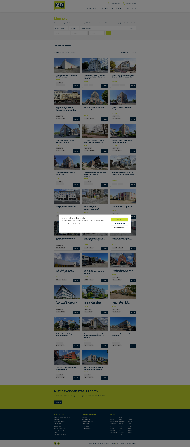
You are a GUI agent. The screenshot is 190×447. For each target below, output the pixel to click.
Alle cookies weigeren (119, 223)
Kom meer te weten (66, 226)
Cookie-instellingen (119, 227)
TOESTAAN (119, 219)
